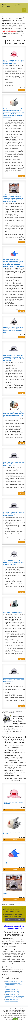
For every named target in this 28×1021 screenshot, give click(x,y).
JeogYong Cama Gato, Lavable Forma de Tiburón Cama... (13, 802)
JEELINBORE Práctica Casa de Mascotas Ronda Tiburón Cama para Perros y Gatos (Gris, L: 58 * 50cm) (13, 514)
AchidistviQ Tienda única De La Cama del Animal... (13, 892)
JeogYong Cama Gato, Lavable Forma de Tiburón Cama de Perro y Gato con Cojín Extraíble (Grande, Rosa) (13, 62)
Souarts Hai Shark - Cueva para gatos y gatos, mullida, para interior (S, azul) (13, 611)
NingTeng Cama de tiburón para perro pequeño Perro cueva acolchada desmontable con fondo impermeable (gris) (13, 330)
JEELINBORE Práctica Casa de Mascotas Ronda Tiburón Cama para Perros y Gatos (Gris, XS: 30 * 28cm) (13, 679)
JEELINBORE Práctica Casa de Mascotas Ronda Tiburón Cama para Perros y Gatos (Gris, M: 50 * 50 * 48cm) (13, 562)
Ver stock (22, 90)
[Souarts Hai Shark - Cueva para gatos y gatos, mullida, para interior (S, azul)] (14, 604)
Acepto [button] (15, 1019)
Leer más (20, 1019)
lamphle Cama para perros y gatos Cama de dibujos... (13, 832)
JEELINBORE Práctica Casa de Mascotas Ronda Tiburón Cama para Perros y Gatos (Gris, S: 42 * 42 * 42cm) (13, 463)
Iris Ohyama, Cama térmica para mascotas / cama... (13, 862)
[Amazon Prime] (23, 309)
